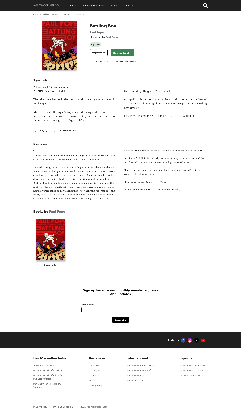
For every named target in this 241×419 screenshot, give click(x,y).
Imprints (185, 358)
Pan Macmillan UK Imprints (192, 370)
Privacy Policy (40, 406)
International (137, 358)
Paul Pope (66, 14)
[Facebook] (183, 340)
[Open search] (205, 5)
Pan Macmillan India (49, 358)
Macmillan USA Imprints (191, 375)
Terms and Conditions (63, 406)
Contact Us (94, 365)
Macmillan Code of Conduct (47, 370)
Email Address (88, 304)
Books (72, 5)
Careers (93, 375)
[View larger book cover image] (59, 45)
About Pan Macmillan (44, 365)
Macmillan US (133, 380)
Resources (97, 358)
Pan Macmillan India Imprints (193, 365)
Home (35, 14)
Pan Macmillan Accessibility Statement (47, 385)
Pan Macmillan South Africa (140, 370)
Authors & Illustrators (93, 5)
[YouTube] (203, 340)
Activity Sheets (96, 385)
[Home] (46, 5)
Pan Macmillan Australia (139, 365)
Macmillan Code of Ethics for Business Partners (48, 377)
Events (113, 5)
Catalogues (94, 370)
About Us (128, 5)
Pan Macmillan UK (136, 375)
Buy (91, 380)
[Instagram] (190, 340)
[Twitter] (196, 340)
